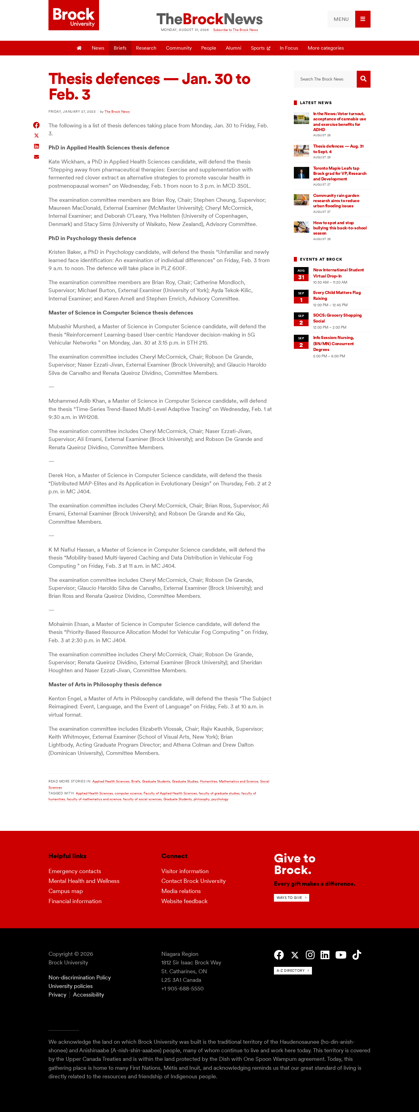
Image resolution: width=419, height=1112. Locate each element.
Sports (258, 48)
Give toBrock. (295, 864)
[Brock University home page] (73, 15)
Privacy (57, 994)
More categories (326, 48)
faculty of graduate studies (219, 793)
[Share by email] (36, 156)
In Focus (289, 48)
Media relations (181, 891)
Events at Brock (321, 259)
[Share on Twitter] (36, 135)
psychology (220, 799)
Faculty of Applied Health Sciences (170, 793)
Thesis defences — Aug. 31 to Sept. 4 (338, 148)
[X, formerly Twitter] (295, 955)
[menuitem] (349, 19)
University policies (70, 986)
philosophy (202, 799)
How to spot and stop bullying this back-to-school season (340, 228)
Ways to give (289, 897)
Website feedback (184, 901)
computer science (128, 793)
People (208, 48)
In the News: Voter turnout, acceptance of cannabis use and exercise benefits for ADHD (339, 121)
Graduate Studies (185, 781)
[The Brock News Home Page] (209, 19)
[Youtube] (341, 955)
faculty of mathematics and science (94, 799)
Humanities (208, 781)
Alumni (233, 48)
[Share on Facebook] (36, 125)
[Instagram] (310, 955)
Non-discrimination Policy (79, 977)
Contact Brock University (193, 880)
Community (179, 48)
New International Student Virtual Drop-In (338, 272)
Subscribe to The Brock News (235, 30)
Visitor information (185, 871)
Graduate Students (156, 781)
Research (146, 48)
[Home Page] (79, 48)
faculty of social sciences (142, 799)
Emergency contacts (74, 871)
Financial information (75, 901)
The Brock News (117, 111)
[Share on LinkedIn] (36, 145)
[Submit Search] (364, 79)
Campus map (65, 891)
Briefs (120, 48)
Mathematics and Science (238, 781)
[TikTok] (356, 955)
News (98, 48)
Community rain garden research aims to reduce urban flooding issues (336, 201)
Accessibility (88, 994)
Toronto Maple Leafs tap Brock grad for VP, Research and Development (340, 173)
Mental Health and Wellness (84, 880)
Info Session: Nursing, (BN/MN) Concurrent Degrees (333, 343)
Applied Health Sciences (110, 781)
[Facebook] (279, 955)
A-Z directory (291, 970)
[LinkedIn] (325, 955)
